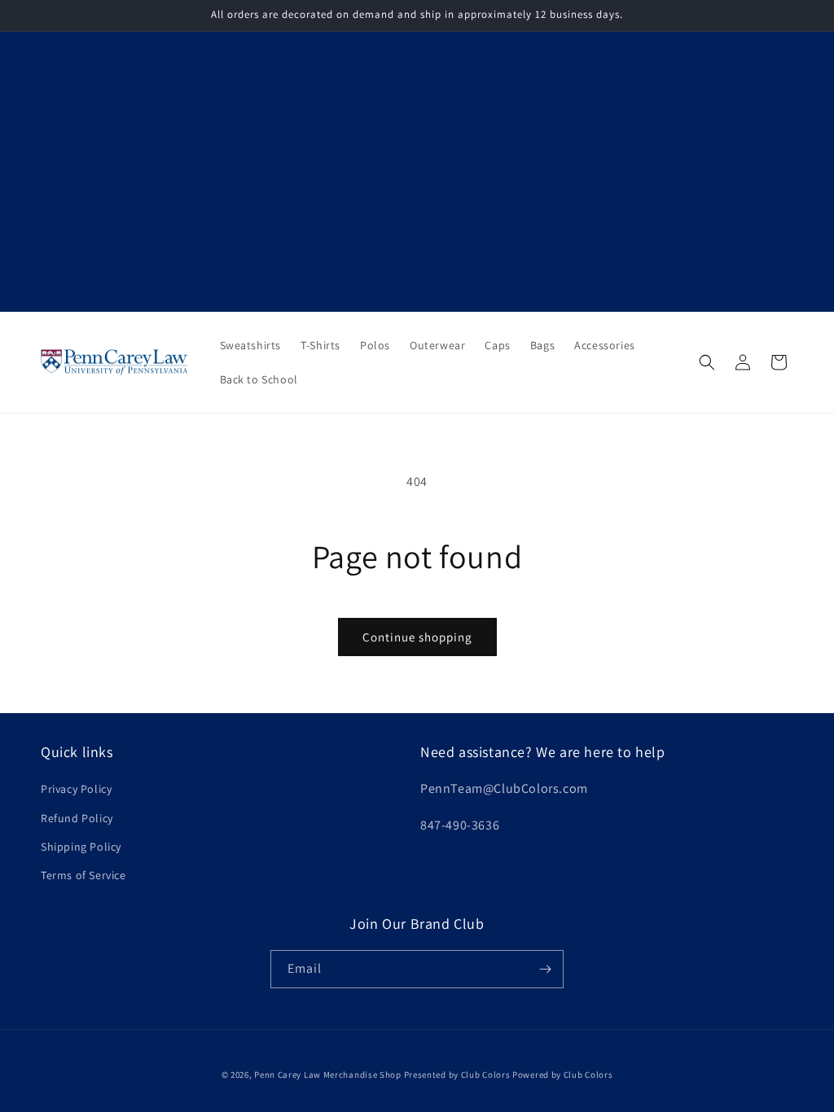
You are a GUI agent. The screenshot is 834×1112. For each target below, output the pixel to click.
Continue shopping (417, 637)
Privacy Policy (76, 788)
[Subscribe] (545, 969)
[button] (707, 362)
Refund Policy (77, 818)
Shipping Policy (81, 846)
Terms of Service (83, 875)
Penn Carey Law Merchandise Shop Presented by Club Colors (382, 1074)
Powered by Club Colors (562, 1074)
